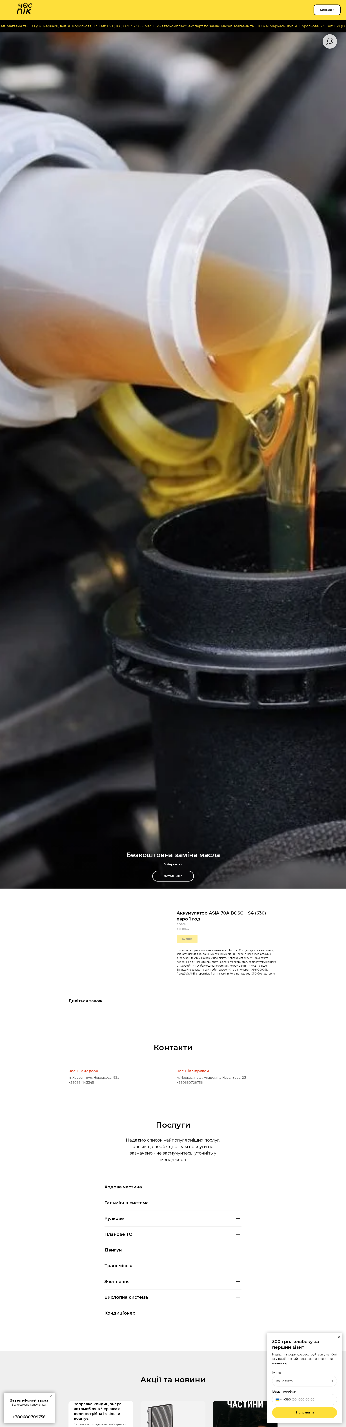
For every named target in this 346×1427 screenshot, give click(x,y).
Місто (277, 1373)
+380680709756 (190, 1083)
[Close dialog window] (339, 1337)
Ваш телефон (284, 1391)
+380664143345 (81, 1083)
